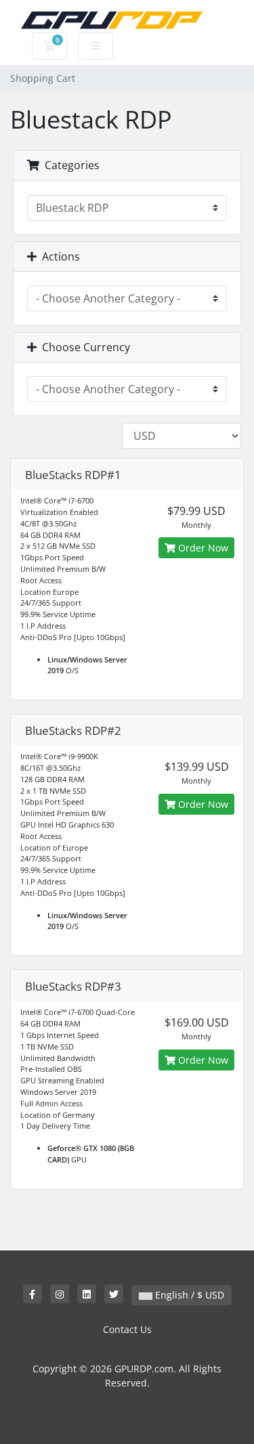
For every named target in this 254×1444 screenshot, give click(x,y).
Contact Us (127, 1329)
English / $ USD (188, 1294)
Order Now (201, 547)
